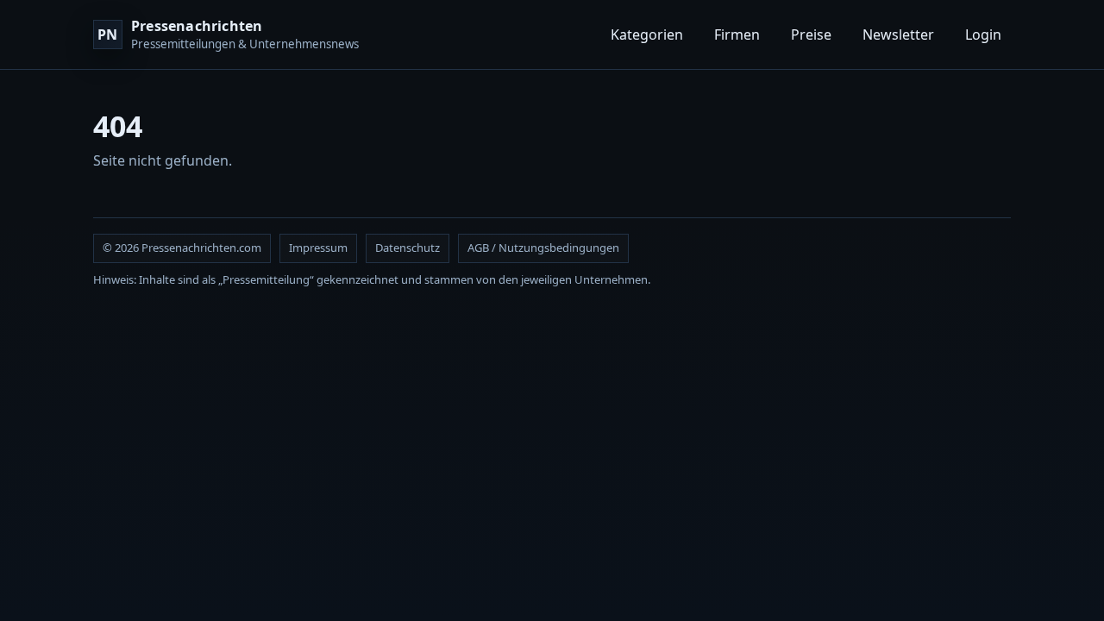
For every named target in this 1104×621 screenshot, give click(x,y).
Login (983, 34)
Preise (811, 34)
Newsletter (898, 34)
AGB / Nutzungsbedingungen (543, 247)
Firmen (737, 34)
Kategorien (647, 34)
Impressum (318, 247)
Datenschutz (407, 247)
